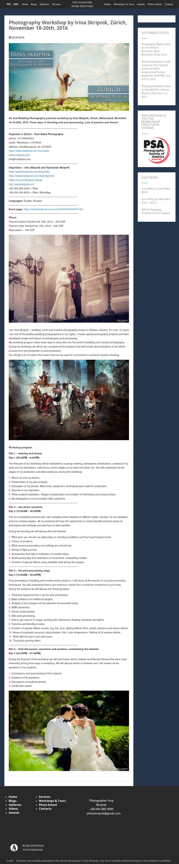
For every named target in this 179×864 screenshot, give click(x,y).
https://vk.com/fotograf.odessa (25, 180)
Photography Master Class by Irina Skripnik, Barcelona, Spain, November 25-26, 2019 (156, 49)
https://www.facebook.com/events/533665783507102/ (53, 209)
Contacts (168, 4)
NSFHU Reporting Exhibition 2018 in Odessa (155, 211)
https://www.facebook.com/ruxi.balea (29, 150)
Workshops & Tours (124, 4)
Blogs (34, 4)
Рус (9, 4)
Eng (15, 4)
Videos (107, 4)
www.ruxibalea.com (19, 155)
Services (56, 4)
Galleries (44, 4)
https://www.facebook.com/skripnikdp (29, 171)
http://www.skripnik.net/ (21, 184)
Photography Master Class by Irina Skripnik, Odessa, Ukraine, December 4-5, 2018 (156, 91)
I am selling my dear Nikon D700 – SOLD (156, 200)
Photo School (155, 4)
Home (25, 4)
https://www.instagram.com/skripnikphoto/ (32, 175)
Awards (141, 4)
